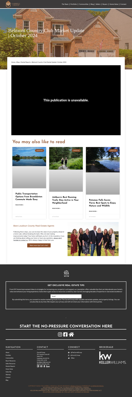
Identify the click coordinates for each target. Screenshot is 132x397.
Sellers (98, 4)
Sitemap (8, 374)
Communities (83, 4)
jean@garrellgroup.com (44, 362)
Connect (123, 4)
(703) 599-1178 (42, 360)
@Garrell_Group (75, 355)
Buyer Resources (11, 361)
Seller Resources (10, 363)
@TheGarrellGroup (76, 352)
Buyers (105, 4)
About (7, 352)
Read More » (19, 205)
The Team (65, 4)
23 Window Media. (97, 386)
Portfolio (73, 4)
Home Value (114, 4)
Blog (92, 4)
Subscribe (8, 372)
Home (13, 62)
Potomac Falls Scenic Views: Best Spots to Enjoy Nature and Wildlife (102, 203)
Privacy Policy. (75, 386)
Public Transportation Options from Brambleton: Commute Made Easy (28, 197)
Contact (8, 377)
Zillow (72, 358)
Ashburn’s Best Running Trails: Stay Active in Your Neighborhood (65, 200)
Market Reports (26, 62)
